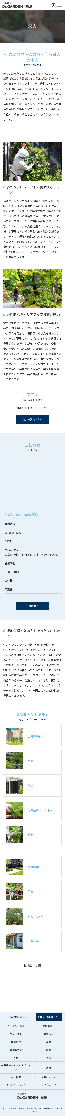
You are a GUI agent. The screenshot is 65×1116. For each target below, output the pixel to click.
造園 (38, 965)
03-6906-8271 (13, 532)
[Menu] (60, 4)
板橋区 (28, 965)
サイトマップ (48, 1085)
